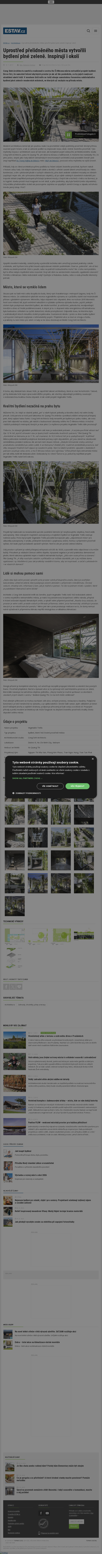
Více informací (58, 773)
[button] (51, 778)
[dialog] (51, 777)
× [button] (93, 759)
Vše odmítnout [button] (50, 786)
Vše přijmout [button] (78, 786)
